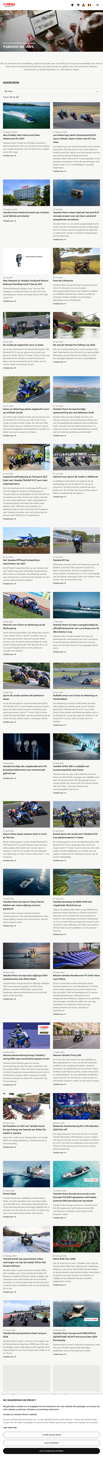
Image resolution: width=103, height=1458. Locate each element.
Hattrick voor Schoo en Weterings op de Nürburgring (24, 626)
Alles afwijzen (51, 1443)
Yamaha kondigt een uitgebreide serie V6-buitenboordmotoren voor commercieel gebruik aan (25, 770)
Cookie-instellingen (51, 1435)
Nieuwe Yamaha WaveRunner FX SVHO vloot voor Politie (76, 977)
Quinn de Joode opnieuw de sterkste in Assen (23, 697)
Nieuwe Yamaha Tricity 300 (67, 1055)
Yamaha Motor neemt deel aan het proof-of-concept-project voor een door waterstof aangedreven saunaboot (76, 216)
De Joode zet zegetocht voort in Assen (23, 344)
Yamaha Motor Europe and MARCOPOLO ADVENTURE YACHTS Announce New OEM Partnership (75, 1337)
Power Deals (9, 1193)
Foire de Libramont (63, 280)
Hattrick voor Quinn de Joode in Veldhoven (75, 476)
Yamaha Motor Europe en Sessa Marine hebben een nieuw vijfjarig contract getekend (23, 905)
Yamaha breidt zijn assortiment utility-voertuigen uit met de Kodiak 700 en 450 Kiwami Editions (24, 1262)
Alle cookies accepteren (51, 1451)
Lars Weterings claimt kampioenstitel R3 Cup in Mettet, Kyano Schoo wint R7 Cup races (74, 138)
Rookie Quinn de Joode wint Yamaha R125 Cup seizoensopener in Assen (75, 835)
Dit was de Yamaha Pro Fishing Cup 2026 (74, 344)
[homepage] (9, 5)
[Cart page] (78, 5)
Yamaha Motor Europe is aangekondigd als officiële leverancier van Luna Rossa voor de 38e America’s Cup (76, 628)
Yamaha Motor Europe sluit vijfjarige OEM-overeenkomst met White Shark (25, 977)
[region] (51, 1426)
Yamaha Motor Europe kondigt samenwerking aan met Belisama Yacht (73, 410)
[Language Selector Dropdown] (89, 5)
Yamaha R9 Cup (61, 559)
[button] (97, 5)
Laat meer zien (10, 1427)
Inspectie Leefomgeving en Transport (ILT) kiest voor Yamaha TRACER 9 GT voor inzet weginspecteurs (25, 480)
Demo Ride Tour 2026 (64, 1258)
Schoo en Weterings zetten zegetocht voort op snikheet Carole (26, 410)
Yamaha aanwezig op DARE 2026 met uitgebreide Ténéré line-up (72, 903)
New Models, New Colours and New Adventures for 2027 (21, 136)
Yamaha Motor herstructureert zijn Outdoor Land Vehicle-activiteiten (26, 214)
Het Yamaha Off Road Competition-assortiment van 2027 (21, 561)
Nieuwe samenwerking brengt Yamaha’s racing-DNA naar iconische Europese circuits (26, 1057)
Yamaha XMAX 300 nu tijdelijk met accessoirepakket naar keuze (71, 768)
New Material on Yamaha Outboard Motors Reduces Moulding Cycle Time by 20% (25, 282)
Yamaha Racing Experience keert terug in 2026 (24, 1335)
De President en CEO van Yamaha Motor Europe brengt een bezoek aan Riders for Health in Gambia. (24, 1129)
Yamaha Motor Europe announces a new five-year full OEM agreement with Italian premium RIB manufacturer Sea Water (74, 1197)
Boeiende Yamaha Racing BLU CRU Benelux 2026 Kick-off (76, 1127)
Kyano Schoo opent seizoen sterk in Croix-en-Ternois (25, 835)
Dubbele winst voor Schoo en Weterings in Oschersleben (75, 697)
